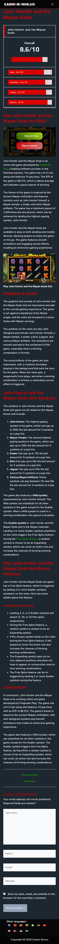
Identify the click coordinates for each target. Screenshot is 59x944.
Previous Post (30, 775)
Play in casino (29, 145)
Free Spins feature (27, 538)
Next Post (29, 781)
